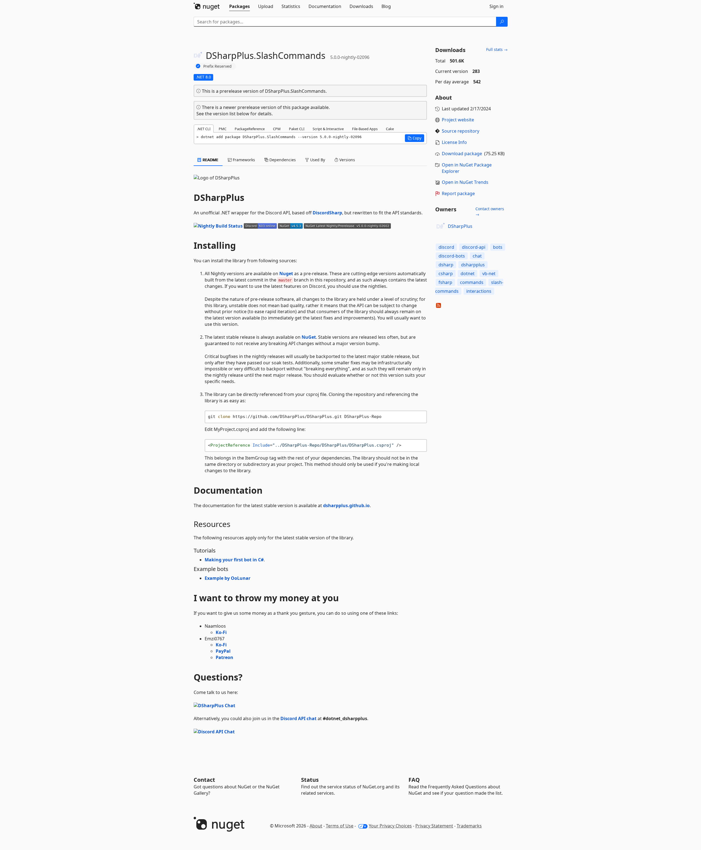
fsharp (445, 282)
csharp (446, 273)
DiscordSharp (327, 213)
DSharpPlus (460, 226)
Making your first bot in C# (234, 560)
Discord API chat (298, 718)
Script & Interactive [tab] (328, 128)
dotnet (468, 273)
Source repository (460, 131)
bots (497, 247)
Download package (462, 154)
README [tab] (210, 159)
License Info (454, 142)
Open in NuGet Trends (465, 182)
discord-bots (452, 256)
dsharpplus (473, 265)
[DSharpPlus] (441, 226)
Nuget (286, 273)
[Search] (502, 22)
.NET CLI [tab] (203, 128)
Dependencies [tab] (282, 159)
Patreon (224, 657)
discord (446, 247)
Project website (458, 120)
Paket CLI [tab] (296, 128)
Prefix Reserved (217, 66)
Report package (458, 193)
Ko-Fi (221, 632)
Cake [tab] (390, 128)
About (316, 826)
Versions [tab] (346, 159)
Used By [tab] (317, 159)
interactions (478, 291)
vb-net (489, 273)
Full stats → (497, 49)
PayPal (223, 651)
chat (477, 256)
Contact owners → (489, 211)
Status (310, 779)
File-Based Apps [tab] (365, 128)
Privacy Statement (434, 826)
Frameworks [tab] (243, 159)
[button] (414, 138)
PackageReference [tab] (250, 128)
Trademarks (469, 826)
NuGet (309, 337)
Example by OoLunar (227, 578)
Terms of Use (339, 826)
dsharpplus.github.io (346, 505)
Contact (204, 779)
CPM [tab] (277, 128)
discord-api (473, 247)
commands (471, 282)
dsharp (446, 265)
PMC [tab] (222, 128)
